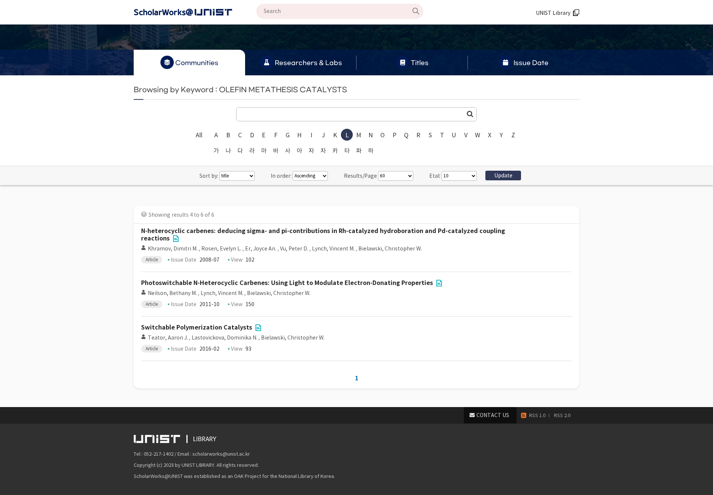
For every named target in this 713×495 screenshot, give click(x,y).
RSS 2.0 (562, 415)
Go (470, 113)
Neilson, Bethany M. (172, 293)
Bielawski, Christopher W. (390, 248)
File (175, 238)
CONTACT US (492, 415)
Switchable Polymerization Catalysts (196, 327)
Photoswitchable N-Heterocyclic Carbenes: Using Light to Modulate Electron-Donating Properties (287, 283)
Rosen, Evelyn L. (221, 248)
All (199, 135)
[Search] (415, 11)
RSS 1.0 (537, 415)
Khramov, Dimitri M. (173, 248)
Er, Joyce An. (260, 248)
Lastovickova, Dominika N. (224, 337)
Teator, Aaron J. (168, 337)
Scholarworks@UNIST (195, 12)
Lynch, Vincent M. (333, 248)
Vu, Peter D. (294, 248)
